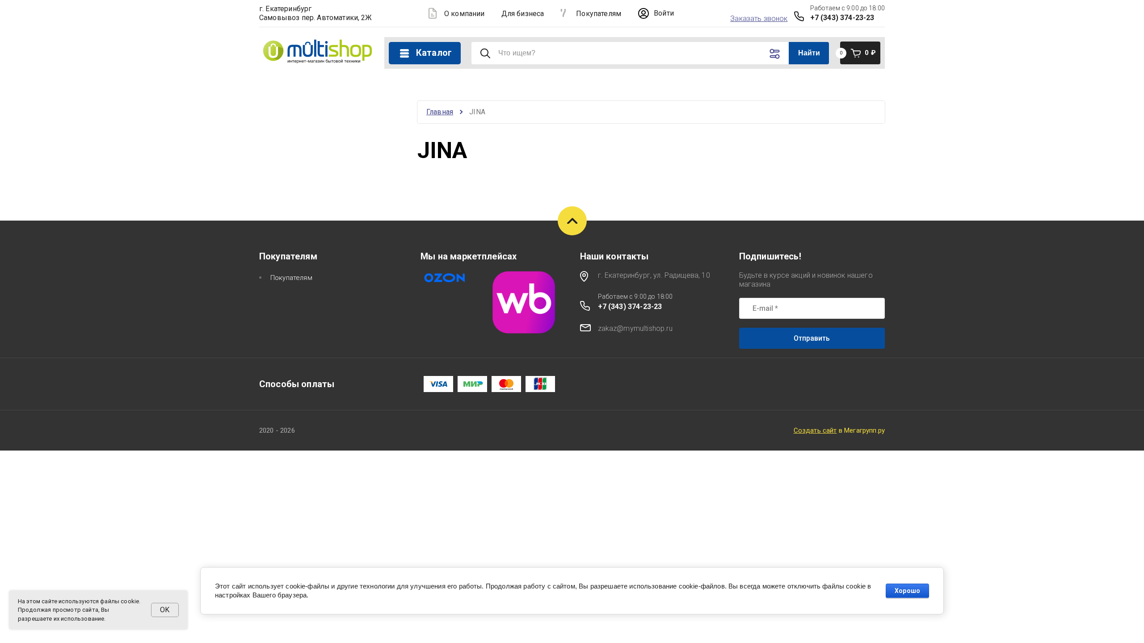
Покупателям (598, 13)
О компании (464, 13)
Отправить (812, 338)
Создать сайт (815, 430)
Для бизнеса (522, 13)
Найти (809, 53)
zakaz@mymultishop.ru (635, 328)
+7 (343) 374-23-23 (842, 17)
